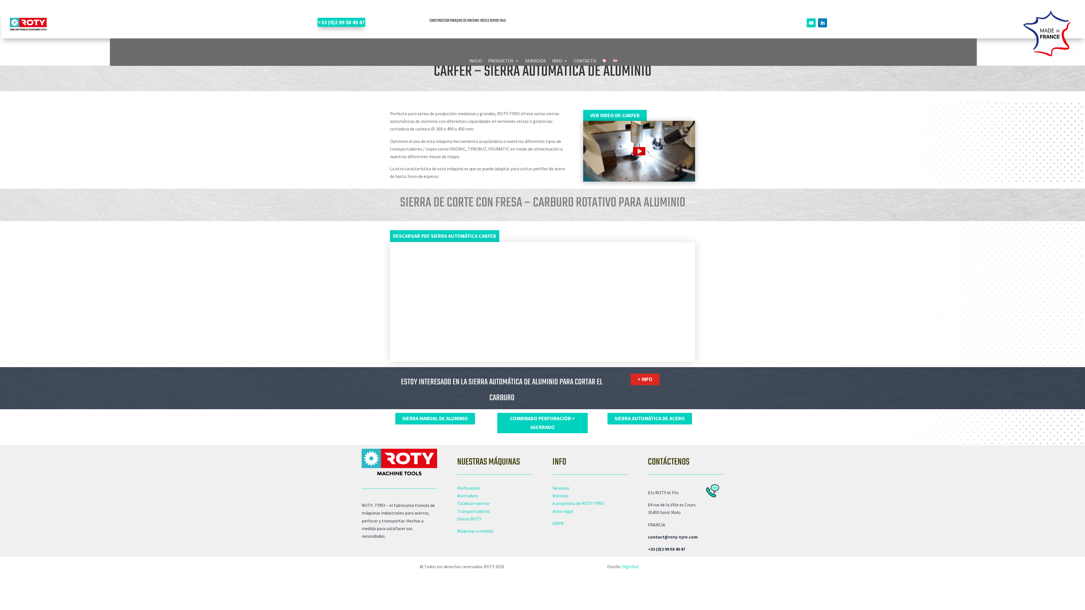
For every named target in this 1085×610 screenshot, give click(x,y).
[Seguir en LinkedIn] (822, 22)
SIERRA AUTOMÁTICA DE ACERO (650, 418)
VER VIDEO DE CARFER (615, 115)
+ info (645, 379)
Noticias (560, 495)
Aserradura (467, 495)
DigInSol (630, 566)
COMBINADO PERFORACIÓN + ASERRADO (542, 422)
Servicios (560, 488)
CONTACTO (585, 61)
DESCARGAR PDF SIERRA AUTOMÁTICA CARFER (444, 236)
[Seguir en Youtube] (811, 22)
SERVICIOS (535, 61)
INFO (557, 61)
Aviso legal (562, 511)
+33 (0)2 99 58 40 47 (341, 22)
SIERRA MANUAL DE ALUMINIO (435, 418)
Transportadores (473, 511)
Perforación (468, 488)
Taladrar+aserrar (473, 503)
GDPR (558, 523)
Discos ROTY (469, 519)
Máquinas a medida (475, 531)
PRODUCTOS (500, 61)
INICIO (475, 61)
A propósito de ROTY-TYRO (578, 503)
